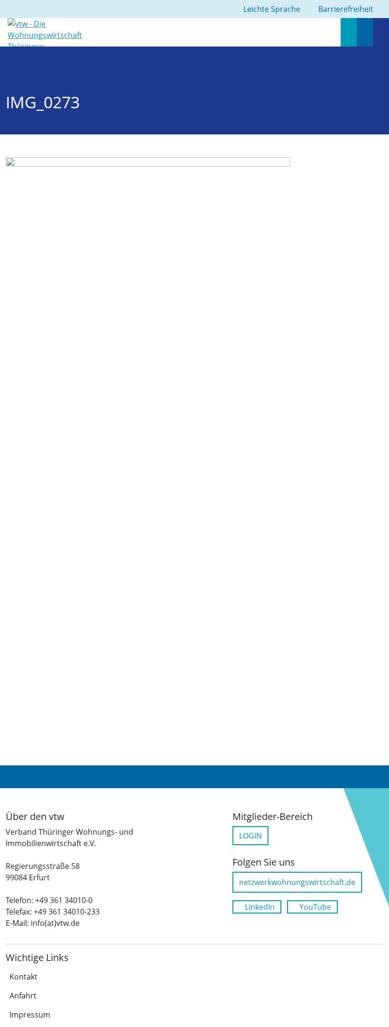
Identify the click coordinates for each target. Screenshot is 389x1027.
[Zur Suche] (349, 32)
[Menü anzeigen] (381, 32)
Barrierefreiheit (345, 9)
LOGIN (250, 835)
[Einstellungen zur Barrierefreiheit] (365, 32)
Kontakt (23, 976)
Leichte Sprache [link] (271, 9)
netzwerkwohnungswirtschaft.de (297, 882)
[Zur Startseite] (49, 31)
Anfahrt (23, 995)
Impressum (29, 1014)
